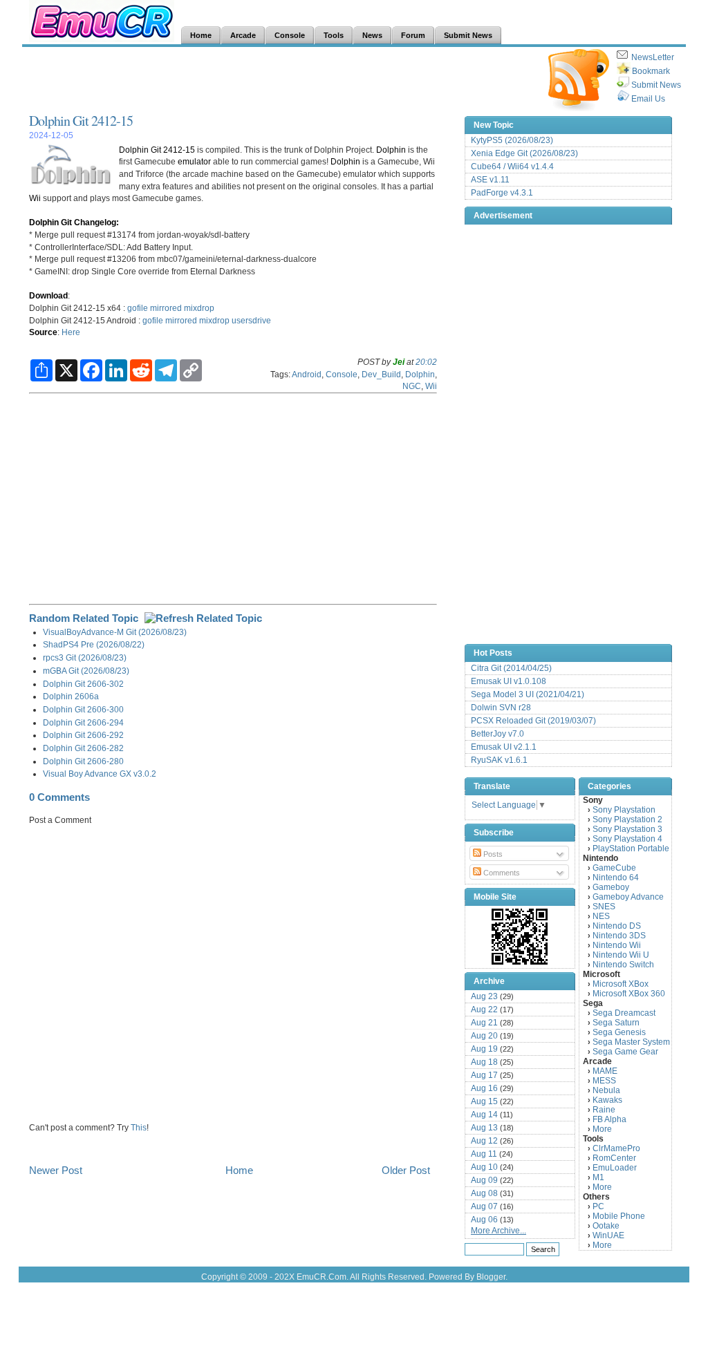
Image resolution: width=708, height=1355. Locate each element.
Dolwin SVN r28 (501, 707)
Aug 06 (484, 1219)
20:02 (426, 361)
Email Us (648, 99)
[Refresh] (203, 618)
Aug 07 (484, 1206)
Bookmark (651, 71)
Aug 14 (484, 1114)
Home (239, 1170)
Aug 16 (484, 1088)
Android (307, 374)
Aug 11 (484, 1154)
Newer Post (55, 1170)
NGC (411, 385)
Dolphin (391, 149)
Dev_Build (381, 374)
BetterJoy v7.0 (497, 734)
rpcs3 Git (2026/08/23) (85, 657)
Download (48, 295)
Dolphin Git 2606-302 (83, 683)
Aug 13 (484, 1128)
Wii (35, 197)
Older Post (406, 1170)
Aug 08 (484, 1193)
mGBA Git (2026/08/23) (86, 670)
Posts (492, 854)
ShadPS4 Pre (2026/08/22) (94, 644)
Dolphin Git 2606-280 (83, 761)
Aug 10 (484, 1167)
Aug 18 (484, 1062)
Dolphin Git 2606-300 (83, 709)
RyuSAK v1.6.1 (499, 760)
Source (43, 332)
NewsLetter (652, 57)
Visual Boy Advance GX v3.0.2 (99, 773)
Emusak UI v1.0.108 (508, 681)
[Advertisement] (280, 80)
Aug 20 (484, 1036)
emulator (194, 161)
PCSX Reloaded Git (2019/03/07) (533, 721)
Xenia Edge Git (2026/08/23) (524, 153)
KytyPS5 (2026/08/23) (512, 140)
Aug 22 (484, 1009)
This (139, 1127)
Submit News (656, 85)
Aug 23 (484, 996)
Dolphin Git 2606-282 (83, 747)
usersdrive (251, 320)
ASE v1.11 (490, 179)
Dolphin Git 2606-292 (83, 734)
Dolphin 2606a (71, 696)
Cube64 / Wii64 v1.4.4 (512, 166)
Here (71, 332)
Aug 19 (484, 1049)
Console (341, 374)
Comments (500, 873)
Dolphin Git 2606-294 (83, 722)
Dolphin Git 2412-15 (81, 120)
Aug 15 (484, 1101)
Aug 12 (484, 1141)
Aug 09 (484, 1180)
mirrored (166, 307)
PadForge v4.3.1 (502, 193)
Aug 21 (484, 1022)
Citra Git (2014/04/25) (511, 668)
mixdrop (199, 307)
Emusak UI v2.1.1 (504, 747)
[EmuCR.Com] (520, 936)
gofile (137, 307)
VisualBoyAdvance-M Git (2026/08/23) (115, 631)
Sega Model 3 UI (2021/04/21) (527, 694)
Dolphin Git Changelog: (74, 222)
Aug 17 (484, 1075)
